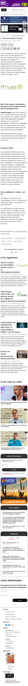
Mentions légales (9, 614)
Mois (18, 538)
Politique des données (8, 474)
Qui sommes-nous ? (10, 612)
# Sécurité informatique (6, 244)
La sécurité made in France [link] (17, 35)
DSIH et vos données (10, 616)
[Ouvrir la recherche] (14, 10)
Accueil (2, 35)
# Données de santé (18, 241)
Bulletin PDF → (12, 666)
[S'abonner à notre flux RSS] (12, 625)
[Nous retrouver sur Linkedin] (6, 625)
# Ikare (3, 241)
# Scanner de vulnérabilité (20, 238)
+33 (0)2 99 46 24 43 (10, 636)
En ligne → (11, 669)
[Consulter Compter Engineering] (14, 3)
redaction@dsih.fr (9, 648)
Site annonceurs (9, 641)
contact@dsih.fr (9, 643)
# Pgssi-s (9, 241)
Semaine (11, 538)
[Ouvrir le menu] (25, 10)
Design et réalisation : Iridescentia (13, 619)
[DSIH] (14, 675)
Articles (7, 35)
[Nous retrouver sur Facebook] (9, 625)
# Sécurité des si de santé (7, 238)
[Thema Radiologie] (14, 681)
